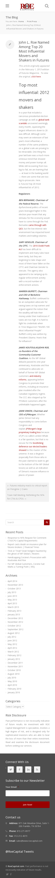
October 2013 (14, 588)
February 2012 (14, 655)
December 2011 (15, 662)
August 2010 (14, 673)
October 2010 (14, 670)
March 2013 (13, 607)
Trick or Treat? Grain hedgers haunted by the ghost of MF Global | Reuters (27, 552)
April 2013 (12, 603)
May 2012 (12, 644)
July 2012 (12, 636)
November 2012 (15, 622)
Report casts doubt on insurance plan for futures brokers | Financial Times (27, 546)
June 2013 (12, 596)
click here (36, 76)
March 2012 (13, 651)
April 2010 (12, 685)
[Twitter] (8, 873)
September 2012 (15, 629)
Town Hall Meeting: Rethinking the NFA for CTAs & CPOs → (25, 497)
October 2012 (14, 625)
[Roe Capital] (27, 8)
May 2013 (12, 599)
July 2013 (12, 592)
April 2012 (12, 647)
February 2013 (14, 610)
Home (21, 21)
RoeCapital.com (16, 866)
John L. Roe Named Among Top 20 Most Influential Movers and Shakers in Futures (34, 51)
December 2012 (15, 618)
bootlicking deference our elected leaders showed (33, 446)
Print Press (32, 21)
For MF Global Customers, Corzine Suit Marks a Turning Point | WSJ (26, 565)
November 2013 (15, 584)
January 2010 (14, 692)
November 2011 (15, 666)
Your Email (12, 787)
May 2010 (12, 681)
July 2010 (12, 677)
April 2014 (12, 581)
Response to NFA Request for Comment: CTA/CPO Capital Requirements (27, 539)
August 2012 (14, 633)
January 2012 (14, 659)
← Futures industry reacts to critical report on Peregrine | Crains (27, 487)
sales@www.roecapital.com (29, 840)
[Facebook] (11, 873)
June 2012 (12, 640)
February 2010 (14, 688)
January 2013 (14, 614)
